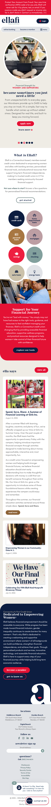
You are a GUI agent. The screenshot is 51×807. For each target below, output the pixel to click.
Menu (44, 29)
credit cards (17, 220)
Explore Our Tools (25, 350)
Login (44, 21)
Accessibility (25, 775)
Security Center (25, 770)
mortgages (34, 238)
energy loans (34, 274)
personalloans (16, 238)
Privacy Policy (25, 767)
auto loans (16, 274)
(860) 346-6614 (27, 759)
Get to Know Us (15, 676)
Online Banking (9, 29)
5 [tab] (31, 143)
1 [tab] (21, 143)
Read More (12, 512)
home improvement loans (34, 220)
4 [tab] (29, 143)
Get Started (25, 200)
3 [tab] (26, 143)
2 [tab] (24, 143)
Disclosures (25, 765)
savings (16, 256)
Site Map (25, 778)
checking (34, 256)
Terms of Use (25, 773)
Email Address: (25, 747)
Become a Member (27, 29)
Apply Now (25, 123)
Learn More (24, 136)
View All (41, 370)
